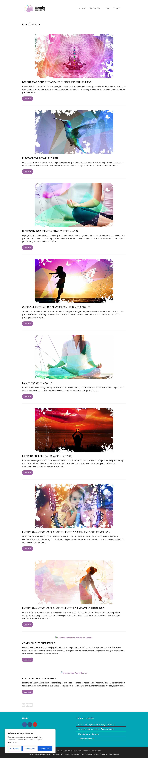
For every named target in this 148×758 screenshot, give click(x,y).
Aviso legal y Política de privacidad (49, 754)
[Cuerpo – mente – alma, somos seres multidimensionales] (74, 301)
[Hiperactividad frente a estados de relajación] (74, 225)
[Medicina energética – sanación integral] (74, 450)
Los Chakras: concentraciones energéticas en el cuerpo (56, 82)
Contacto (103, 754)
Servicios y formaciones (74, 754)
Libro (96, 754)
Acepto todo (45, 748)
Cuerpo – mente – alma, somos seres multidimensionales (56, 307)
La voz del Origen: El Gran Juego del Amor (96, 724)
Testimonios (114, 754)
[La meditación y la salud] (74, 377)
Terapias (88, 754)
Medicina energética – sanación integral (47, 456)
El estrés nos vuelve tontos (39, 678)
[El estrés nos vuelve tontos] (74, 673)
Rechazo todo (30, 748)
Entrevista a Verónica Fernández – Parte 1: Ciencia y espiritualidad (63, 608)
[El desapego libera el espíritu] (74, 152)
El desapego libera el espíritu (40, 158)
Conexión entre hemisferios (39, 643)
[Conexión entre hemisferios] (74, 637)
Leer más (27, 99)
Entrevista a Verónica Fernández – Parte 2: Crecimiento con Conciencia (66, 532)
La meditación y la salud (37, 383)
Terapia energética (86, 739)
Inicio (31, 754)
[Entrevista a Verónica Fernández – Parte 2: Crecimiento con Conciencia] (74, 526)
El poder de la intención (88, 734)
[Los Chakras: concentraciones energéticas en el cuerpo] (74, 76)
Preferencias (14, 748)
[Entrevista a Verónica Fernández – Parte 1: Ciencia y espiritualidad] (74, 602)
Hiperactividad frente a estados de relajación (51, 231)
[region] (30, 741)
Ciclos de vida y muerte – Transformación (96, 729)
